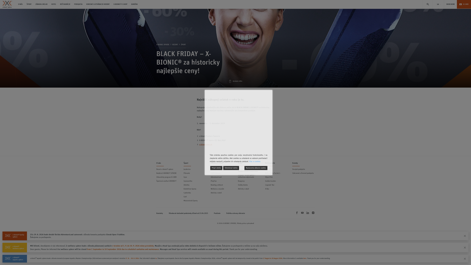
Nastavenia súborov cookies (256, 168)
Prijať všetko (216, 168)
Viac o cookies (255, 161)
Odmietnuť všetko (231, 168)
